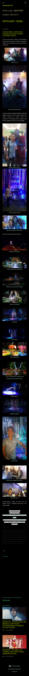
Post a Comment (9, 630)
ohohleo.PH (7, 5)
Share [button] (3, 550)
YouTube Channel (19, 520)
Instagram (15, 515)
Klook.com (6, 600)
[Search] (26, 2)
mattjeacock (18, 669)
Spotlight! (8, 21)
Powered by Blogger (15, 666)
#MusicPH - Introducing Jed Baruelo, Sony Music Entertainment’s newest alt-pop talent (14, 624)
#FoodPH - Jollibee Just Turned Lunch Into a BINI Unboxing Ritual (13, 652)
